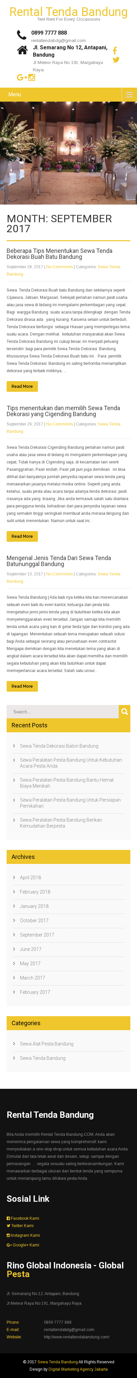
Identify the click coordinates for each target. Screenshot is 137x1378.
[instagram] (31, 78)
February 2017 (35, 992)
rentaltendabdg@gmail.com (58, 40)
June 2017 (31, 949)
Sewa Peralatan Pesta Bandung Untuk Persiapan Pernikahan (70, 803)
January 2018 (34, 906)
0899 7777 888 (49, 33)
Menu (14, 94)
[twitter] (116, 60)
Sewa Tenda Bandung (43, 1058)
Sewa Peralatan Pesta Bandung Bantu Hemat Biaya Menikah (67, 783)
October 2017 (34, 920)
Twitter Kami (22, 1225)
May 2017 (30, 963)
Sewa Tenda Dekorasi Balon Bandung (59, 746)
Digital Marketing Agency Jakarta (78, 1369)
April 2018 (30, 877)
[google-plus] (22, 78)
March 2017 (32, 978)
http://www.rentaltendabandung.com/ (76, 1337)
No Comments (59, 267)
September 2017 (37, 935)
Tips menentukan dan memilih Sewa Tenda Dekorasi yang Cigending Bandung (63, 410)
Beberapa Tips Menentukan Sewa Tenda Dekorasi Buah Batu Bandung (59, 253)
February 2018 (35, 892)
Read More (22, 386)
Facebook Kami (24, 1218)
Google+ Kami (25, 1245)
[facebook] (114, 51)
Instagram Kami (25, 1235)
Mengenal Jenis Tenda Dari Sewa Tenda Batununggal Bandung (59, 560)
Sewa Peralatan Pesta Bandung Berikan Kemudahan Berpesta (61, 823)
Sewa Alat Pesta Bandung (46, 1043)
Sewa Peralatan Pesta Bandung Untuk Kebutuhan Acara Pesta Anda (71, 763)
